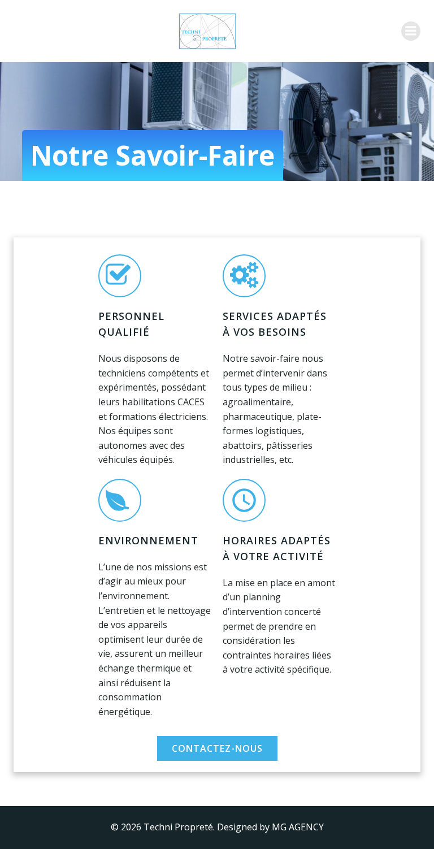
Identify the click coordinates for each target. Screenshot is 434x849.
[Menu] (410, 31)
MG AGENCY (298, 827)
